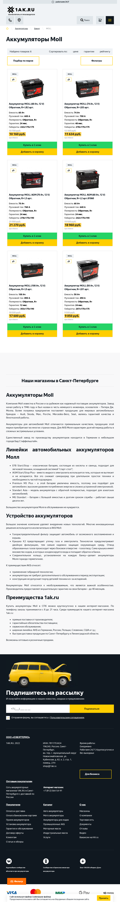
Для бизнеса (92, 774)
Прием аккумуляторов (17, 820)
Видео (83, 833)
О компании (86, 815)
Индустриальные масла (55, 833)
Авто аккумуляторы (53, 811)
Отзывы (84, 828)
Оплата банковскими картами (21, 815)
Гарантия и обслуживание (19, 828)
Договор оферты (15, 833)
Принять (103, 898)
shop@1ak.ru (49, 766)
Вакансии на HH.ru (89, 837)
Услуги (46, 837)
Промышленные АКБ (54, 824)
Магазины (85, 811)
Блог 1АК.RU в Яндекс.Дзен (90, 868)
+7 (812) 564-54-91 (52, 790)
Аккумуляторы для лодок (56, 820)
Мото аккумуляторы (53, 815)
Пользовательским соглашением (67, 717)
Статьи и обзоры (14, 841)
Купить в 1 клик (32, 145)
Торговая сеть (87, 820)
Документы (85, 824)
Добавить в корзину (32, 151)
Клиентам (11, 837)
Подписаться (91, 708)
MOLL (14, 74)
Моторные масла (52, 828)
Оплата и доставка (15, 811)
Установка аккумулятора (18, 824)
